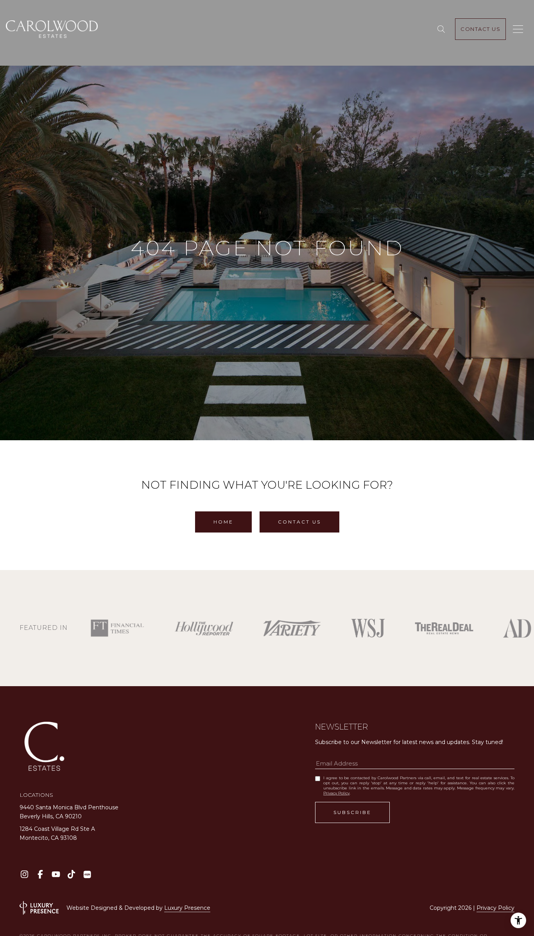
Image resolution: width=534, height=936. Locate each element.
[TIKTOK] (71, 874)
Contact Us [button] (299, 522)
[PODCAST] (87, 874)
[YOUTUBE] (56, 874)
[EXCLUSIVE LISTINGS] (442, 29)
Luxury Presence (187, 907)
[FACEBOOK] (40, 874)
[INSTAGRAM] (24, 874)
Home (223, 522)
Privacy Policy (336, 793)
